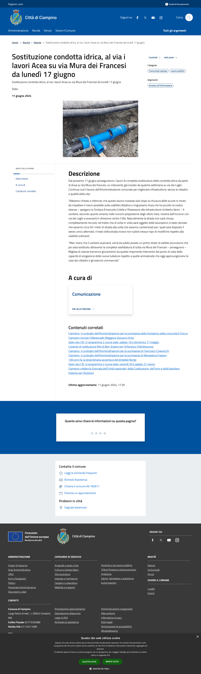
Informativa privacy (111, 618)
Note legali (107, 622)
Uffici (11, 574)
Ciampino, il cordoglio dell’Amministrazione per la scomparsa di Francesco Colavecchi (118, 351)
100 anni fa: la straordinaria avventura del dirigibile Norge (102, 360)
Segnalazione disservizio (68, 613)
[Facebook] (136, 17)
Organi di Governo (17, 565)
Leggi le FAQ (61, 618)
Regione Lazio (15, 4)
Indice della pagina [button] (25, 168)
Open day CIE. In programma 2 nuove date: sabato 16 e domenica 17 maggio (113, 342)
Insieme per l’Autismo (81, 373)
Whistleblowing (109, 631)
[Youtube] (152, 17)
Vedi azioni (169, 57)
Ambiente (106, 574)
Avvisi (151, 574)
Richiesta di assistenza (67, 622)
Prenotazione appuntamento (70, 609)
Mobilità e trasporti (65, 587)
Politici (11, 583)
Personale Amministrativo (22, 587)
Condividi (153, 57)
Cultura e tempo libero (67, 570)
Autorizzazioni (108, 583)
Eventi (151, 593)
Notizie (37, 42)
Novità (26, 42)
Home (15, 42)
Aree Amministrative (19, 570)
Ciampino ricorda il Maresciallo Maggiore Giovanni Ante (101, 338)
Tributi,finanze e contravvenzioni (118, 570)
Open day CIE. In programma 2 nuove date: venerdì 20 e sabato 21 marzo (111, 364)
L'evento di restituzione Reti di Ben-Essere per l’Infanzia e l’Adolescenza (110, 346)
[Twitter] (144, 17)
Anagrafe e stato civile (67, 565)
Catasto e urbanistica (66, 583)
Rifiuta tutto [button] (112, 661)
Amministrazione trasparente (117, 609)
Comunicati (154, 570)
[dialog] (100, 653)
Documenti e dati (17, 592)
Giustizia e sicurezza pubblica (116, 565)
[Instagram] (160, 17)
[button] (100, 668)
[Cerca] (189, 17)
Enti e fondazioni (17, 578)
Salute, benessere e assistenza (117, 578)
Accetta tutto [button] (89, 661)
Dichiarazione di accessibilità (116, 626)
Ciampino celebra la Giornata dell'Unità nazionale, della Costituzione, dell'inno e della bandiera (123, 368)
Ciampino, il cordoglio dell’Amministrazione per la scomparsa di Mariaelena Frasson (117, 355)
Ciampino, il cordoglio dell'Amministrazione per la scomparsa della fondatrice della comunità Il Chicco (128, 333)
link (108, 655)
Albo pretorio (108, 613)
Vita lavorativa (62, 574)
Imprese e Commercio (66, 578)
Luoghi (151, 589)
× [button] (197, 637)
